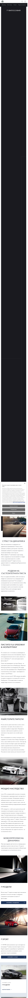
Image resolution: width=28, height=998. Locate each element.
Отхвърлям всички (14, 509)
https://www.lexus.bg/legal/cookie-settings (19, 502)
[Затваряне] (24, 483)
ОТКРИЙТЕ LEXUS (6, 982)
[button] (5, 1)
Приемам (13, 513)
